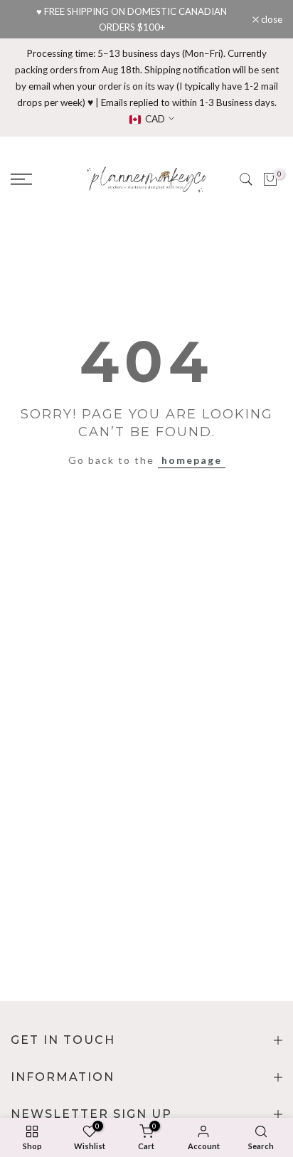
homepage (191, 460)
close (270, 19)
